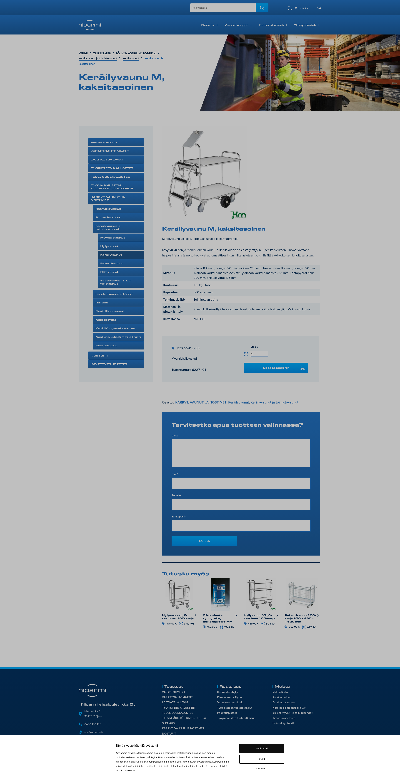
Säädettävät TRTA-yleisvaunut (115, 282)
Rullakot (101, 302)
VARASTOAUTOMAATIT (110, 151)
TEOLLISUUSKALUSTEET (111, 176)
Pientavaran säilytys (229, 697)
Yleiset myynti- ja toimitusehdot (292, 713)
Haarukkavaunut (108, 208)
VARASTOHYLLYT (105, 142)
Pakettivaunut (111, 263)
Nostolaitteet (106, 345)
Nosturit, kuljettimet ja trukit (118, 336)
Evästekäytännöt (283, 723)
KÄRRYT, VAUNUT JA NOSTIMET (136, 53)
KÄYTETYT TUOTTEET (109, 364)
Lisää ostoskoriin (276, 367)
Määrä (254, 347)
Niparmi (208, 25)
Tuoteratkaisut (271, 25)
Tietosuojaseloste (283, 718)
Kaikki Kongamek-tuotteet (115, 328)
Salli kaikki (262, 748)
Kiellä (262, 759)
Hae (262, 7)
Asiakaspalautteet (283, 702)
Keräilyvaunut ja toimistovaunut (98, 58)
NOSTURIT (99, 355)
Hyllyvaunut (109, 246)
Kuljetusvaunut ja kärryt (114, 293)
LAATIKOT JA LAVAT (107, 159)
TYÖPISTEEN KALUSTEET (112, 168)
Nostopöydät (105, 319)
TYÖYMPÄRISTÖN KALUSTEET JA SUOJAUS (112, 187)
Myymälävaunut (112, 237)
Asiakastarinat (281, 697)
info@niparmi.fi (93, 732)
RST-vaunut (109, 271)
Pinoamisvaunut (108, 217)
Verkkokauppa (236, 25)
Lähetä (204, 541)
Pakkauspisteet (227, 713)
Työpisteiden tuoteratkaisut (234, 708)
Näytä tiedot (262, 768)
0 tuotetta (308, 8)
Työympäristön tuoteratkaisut (236, 718)
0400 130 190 (92, 724)
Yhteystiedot (305, 25)
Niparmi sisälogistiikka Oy (288, 708)
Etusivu (83, 53)
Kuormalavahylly (227, 692)
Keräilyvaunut (131, 58)
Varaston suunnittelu (230, 702)
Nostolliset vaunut (109, 311)
